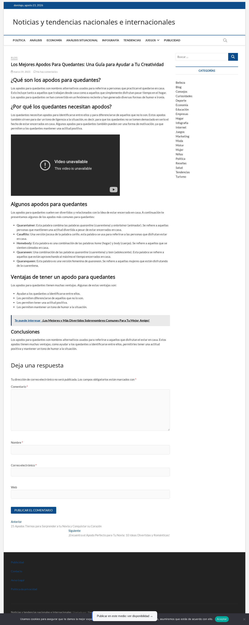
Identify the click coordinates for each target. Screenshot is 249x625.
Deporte (181, 100)
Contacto (16, 571)
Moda (179, 140)
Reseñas (181, 163)
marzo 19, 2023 (21, 71)
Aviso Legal (17, 580)
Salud (179, 167)
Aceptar (222, 619)
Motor (180, 145)
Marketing (182, 136)
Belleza (180, 82)
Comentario (19, 386)
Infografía (110, 40)
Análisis (36, 40)
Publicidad (172, 40)
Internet (181, 127)
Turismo (181, 176)
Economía (54, 40)
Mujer (179, 149)
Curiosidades (184, 96)
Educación (182, 109)
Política (19, 40)
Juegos (180, 132)
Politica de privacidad (24, 589)
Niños (179, 154)
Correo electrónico (24, 465)
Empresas (182, 114)
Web (14, 487)
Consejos (181, 91)
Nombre (17, 442)
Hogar (180, 118)
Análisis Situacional (82, 40)
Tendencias (132, 40)
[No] (244, 619)
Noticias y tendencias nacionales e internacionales (94, 22)
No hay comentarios (47, 71)
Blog (14, 57)
